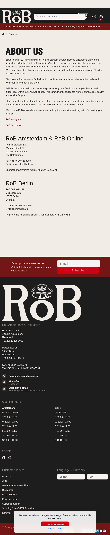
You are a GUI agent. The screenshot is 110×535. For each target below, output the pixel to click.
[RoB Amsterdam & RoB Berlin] (18, 16)
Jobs (4, 481)
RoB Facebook (13, 125)
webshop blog (49, 101)
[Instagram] (10, 458)
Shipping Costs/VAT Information (18, 508)
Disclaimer (7, 490)
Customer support (11, 504)
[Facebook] (4, 458)
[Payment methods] (96, 531)
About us (6, 476)
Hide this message (55, 524)
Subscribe (78, 270)
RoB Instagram (13, 119)
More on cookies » (55, 528)
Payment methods (11, 499)
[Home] (3, 34)
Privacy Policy (9, 494)
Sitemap (6, 513)
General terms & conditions (16, 485)
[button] (93, 17)
